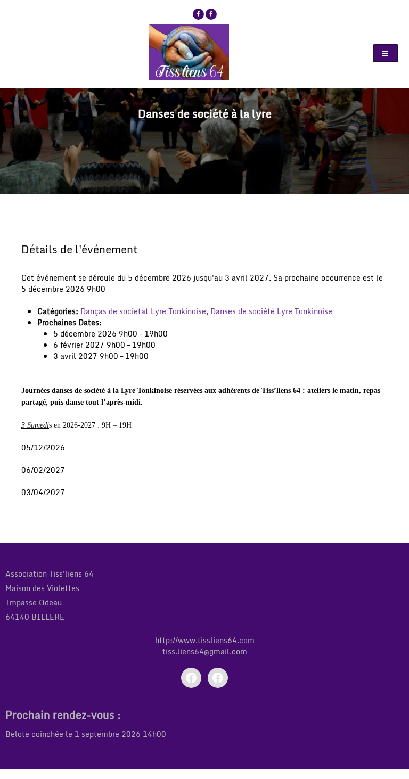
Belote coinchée (34, 734)
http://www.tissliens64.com (205, 640)
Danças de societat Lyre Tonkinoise (143, 311)
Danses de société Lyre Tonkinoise (271, 311)
